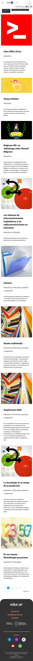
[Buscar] (26, 3)
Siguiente (26, 591)
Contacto (15, 618)
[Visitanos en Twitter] (24, 639)
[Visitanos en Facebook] (9, 639)
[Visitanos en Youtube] (13, 646)
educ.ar (7, 652)
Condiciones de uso (15, 615)
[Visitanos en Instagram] (16, 639)
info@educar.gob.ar (21, 657)
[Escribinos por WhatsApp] (20, 646)
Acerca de (15, 611)
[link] (30, 3)
